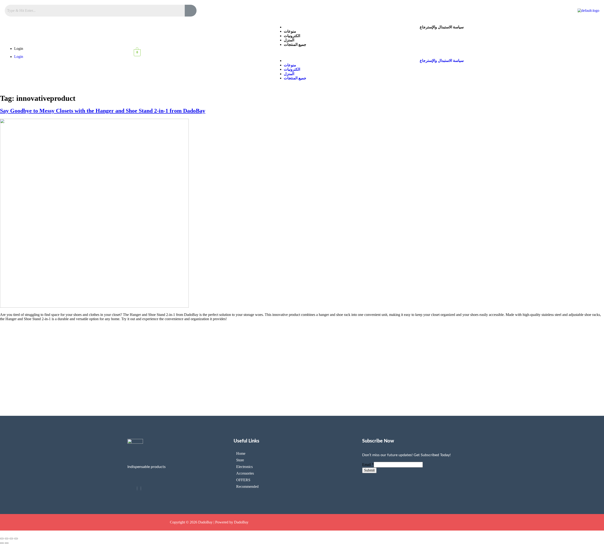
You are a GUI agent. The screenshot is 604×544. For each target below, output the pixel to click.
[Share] (11, 538)
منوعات (290, 31)
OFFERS (243, 480)
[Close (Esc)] (16, 538)
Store (240, 460)
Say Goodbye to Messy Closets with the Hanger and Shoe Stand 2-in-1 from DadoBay (102, 111)
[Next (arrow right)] (6, 543)
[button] (436, 53)
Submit (369, 470)
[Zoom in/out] (2, 538)
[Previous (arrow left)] (2, 543)
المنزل (289, 40)
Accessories (245, 473)
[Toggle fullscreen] (6, 538)
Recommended (247, 486)
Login (18, 49)
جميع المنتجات (295, 44)
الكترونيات (292, 36)
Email (368, 465)
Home (240, 453)
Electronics (244, 467)
